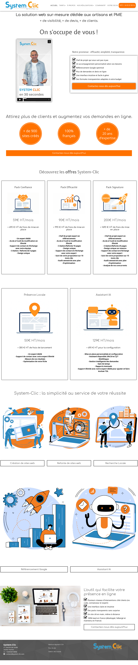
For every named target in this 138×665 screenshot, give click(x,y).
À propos (71, 5)
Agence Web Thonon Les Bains (39, 662)
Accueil (54, 5)
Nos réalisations (85, 5)
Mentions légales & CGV (56, 644)
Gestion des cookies (54, 651)
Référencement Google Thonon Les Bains (63, 662)
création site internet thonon (93, 662)
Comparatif (100, 5)
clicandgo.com (108, 662)
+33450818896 (11, 652)
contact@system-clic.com (15, 654)
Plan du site (52, 648)
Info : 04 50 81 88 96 (127, 5)
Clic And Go (80, 662)
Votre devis (112, 5)
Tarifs (62, 5)
